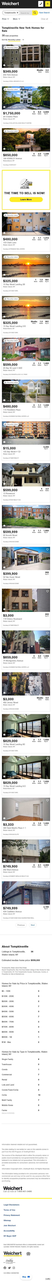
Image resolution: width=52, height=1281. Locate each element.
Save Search (44, 12)
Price (4, 19)
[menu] (47, 4)
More (15, 19)
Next (33, 925)
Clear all (44, 19)
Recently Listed (14, 40)
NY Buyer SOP (10, 1236)
